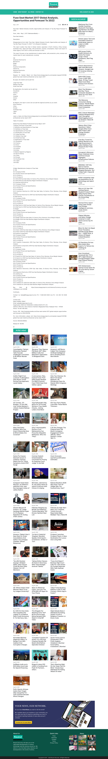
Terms (54, 741)
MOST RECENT (22, 12)
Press (54, 736)
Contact (54, 739)
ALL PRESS (31, 12)
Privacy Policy (54, 743)
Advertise (54, 737)
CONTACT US (39, 12)
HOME (15, 12)
